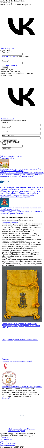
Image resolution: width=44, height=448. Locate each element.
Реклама (5, 359)
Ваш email (7, 52)
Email (5, 123)
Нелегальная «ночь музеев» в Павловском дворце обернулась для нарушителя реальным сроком (21, 326)
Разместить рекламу (8, 443)
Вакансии (4, 441)
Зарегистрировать (9, 56)
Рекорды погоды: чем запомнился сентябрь (20, 340)
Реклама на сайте (7, 158)
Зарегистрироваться (14, 156)
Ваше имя (6, 127)
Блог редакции (6, 439)
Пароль (5, 61)
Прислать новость (7, 445)
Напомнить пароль (9, 65)
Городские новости (10, 222)
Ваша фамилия (8, 135)
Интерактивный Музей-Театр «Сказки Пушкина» (22, 387)
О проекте (4, 437)
